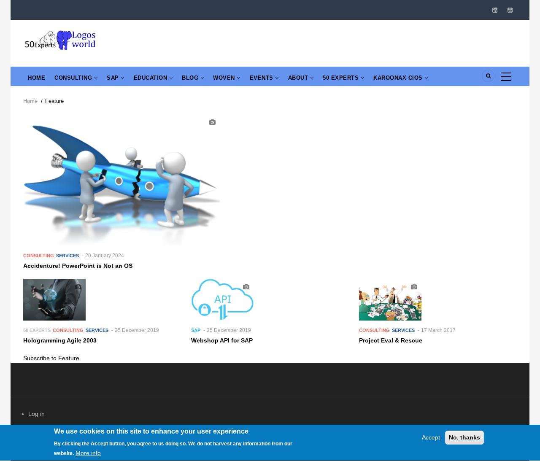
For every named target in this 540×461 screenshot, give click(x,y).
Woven (225, 78)
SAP (114, 78)
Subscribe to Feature (51, 358)
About (299, 78)
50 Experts (342, 78)
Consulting (74, 78)
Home (36, 78)
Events (262, 78)
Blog (191, 78)
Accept (431, 437)
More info (88, 453)
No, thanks (464, 437)
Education (151, 78)
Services (67, 255)
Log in (36, 413)
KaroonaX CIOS (398, 78)
